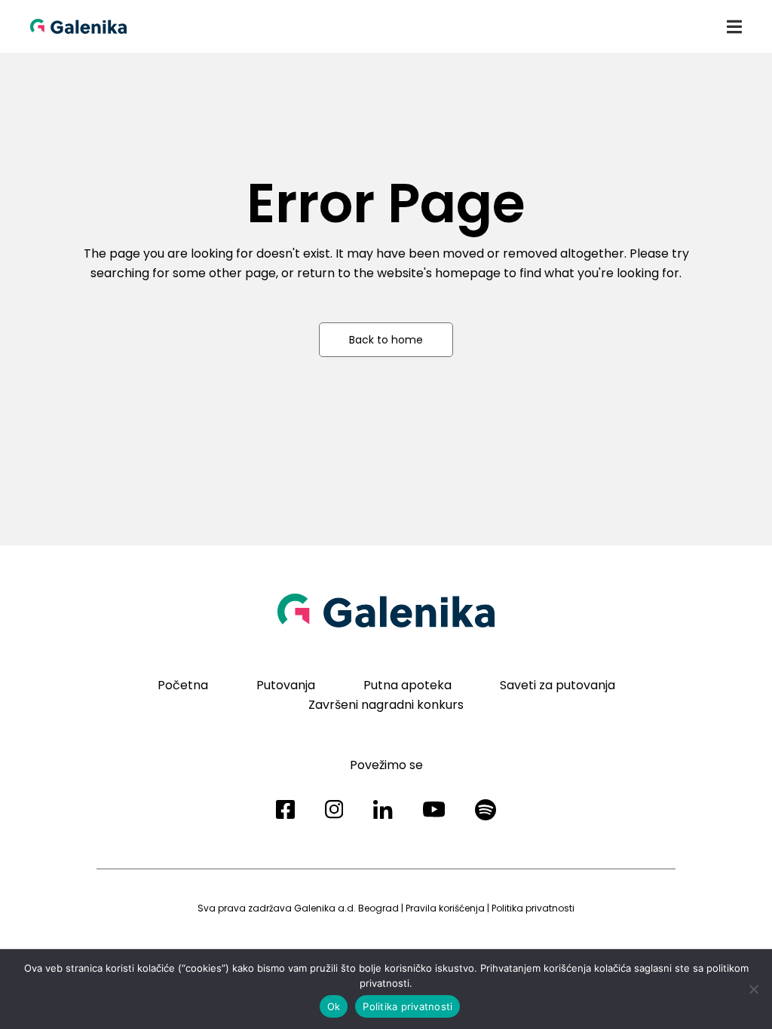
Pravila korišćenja (445, 908)
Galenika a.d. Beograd (346, 908)
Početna (183, 685)
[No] (753, 989)
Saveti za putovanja (557, 685)
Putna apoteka (407, 685)
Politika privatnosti (533, 908)
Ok (334, 1006)
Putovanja (285, 685)
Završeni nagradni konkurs (386, 704)
